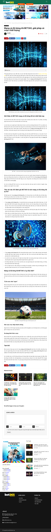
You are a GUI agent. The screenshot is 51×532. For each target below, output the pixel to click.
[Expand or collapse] (45, 70)
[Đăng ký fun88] (13, 451)
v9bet (7, 486)
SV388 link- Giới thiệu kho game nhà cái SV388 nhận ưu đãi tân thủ (10, 384)
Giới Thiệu (21, 498)
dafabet (7, 472)
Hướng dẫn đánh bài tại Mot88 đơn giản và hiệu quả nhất (9, 399)
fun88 (7, 481)
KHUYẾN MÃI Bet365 (38, 499)
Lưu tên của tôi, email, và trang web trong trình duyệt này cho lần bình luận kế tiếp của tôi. (26, 429)
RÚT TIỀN (36, 503)
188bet (8, 483)
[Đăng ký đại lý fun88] (13, 8)
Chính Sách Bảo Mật (22, 499)
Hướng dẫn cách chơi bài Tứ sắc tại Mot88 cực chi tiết (25, 384)
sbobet (7, 488)
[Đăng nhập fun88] (37, 15)
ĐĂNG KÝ (21, 4)
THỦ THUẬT (6, 25)
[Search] (46, 1)
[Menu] (3, 1)
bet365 (8, 33)
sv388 (6, 489)
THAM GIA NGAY (30, 4)
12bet (7, 474)
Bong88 (8, 469)
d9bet (8, 476)
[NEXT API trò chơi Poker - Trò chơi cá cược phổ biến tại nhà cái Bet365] (50, 529)
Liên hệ (20, 501)
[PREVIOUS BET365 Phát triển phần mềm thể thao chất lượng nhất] (1, 529)
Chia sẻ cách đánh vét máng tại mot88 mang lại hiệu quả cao (40, 384)
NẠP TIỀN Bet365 (38, 501)
